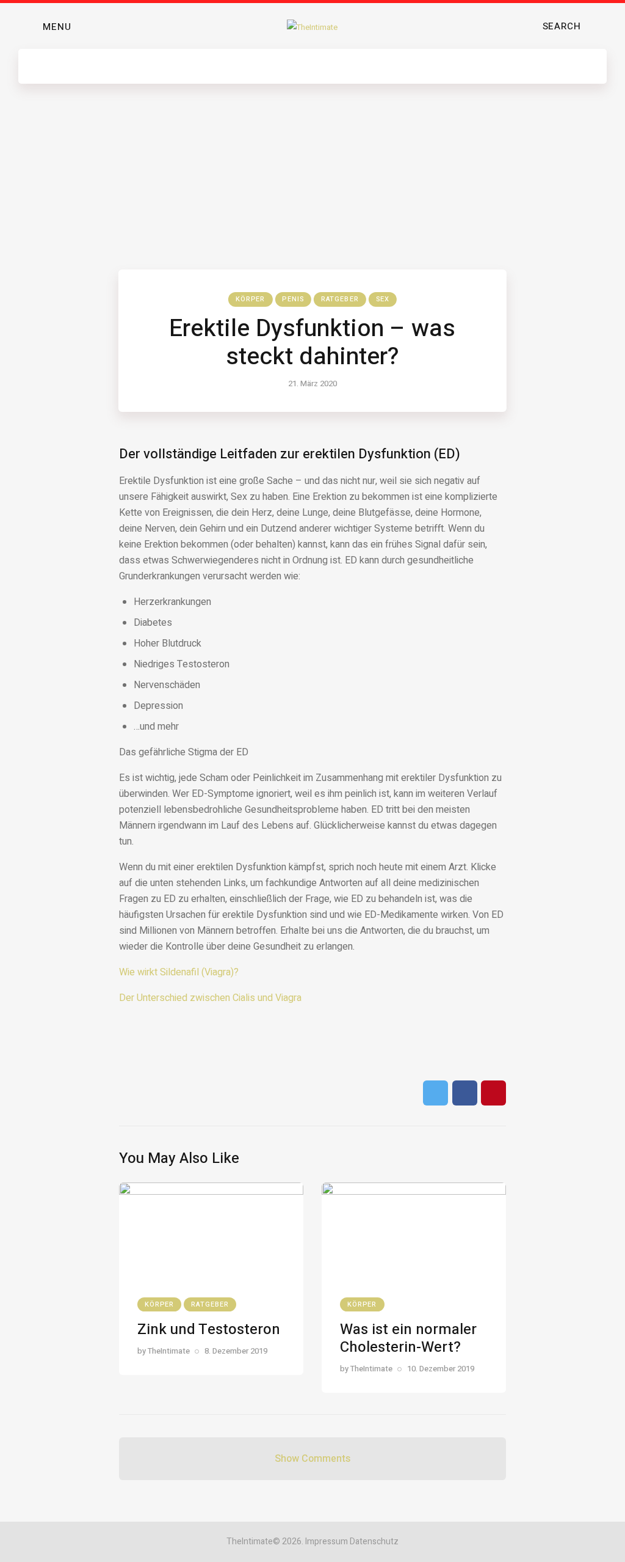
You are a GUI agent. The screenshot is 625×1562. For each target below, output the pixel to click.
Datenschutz (374, 1541)
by (163, 1351)
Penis (293, 299)
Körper (251, 299)
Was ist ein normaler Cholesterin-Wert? (408, 1338)
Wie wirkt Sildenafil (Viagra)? (179, 972)
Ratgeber (340, 299)
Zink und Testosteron (208, 1329)
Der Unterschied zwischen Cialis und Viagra (210, 998)
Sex (382, 299)
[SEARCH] (600, 26)
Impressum (326, 1541)
